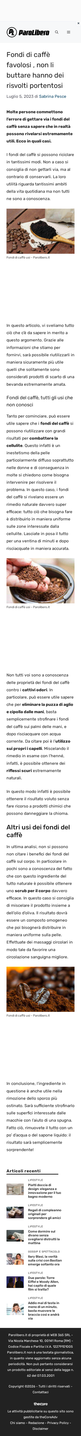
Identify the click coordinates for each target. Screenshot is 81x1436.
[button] (57, 32)
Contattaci (41, 1392)
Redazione (36, 1423)
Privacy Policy (58, 1423)
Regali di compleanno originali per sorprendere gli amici (44, 1214)
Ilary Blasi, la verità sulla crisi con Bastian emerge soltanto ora (45, 1260)
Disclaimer (40, 1429)
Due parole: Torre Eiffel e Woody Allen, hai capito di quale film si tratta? (43, 1283)
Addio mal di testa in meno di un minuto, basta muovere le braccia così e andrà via (43, 1310)
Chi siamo (17, 1423)
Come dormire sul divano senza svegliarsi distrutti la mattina (44, 1237)
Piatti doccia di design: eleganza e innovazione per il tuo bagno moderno (44, 1191)
